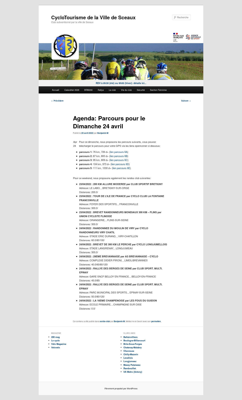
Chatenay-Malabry (132, 347)
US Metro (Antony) (132, 371)
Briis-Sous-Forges (132, 343)
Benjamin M (102, 132)
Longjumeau (129, 361)
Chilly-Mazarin (130, 354)
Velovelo (55, 347)
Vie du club (126, 89)
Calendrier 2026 (71, 89)
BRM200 (88, 89)
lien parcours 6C (119, 160)
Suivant (186, 100)
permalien (156, 321)
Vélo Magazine (58, 343)
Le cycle (55, 340)
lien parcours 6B (118, 156)
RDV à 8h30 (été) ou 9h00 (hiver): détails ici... (121, 83)
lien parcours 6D (120, 164)
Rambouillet (129, 368)
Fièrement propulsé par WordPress (121, 388)
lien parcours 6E (121, 168)
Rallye (101, 89)
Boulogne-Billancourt (134, 340)
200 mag (55, 337)
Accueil (55, 89)
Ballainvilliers (130, 337)
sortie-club (105, 321)
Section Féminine (158, 89)
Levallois (128, 357)
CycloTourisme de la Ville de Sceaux (93, 17)
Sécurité (141, 89)
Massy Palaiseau (131, 364)
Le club (112, 89)
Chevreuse (128, 350)
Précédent (57, 100)
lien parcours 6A (118, 152)
